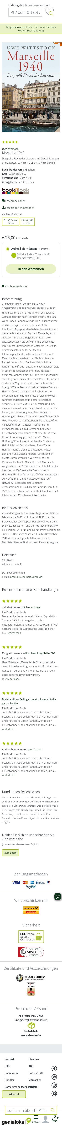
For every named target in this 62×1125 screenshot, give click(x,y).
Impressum (11, 1073)
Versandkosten (38, 1020)
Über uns (34, 1059)
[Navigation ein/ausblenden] (45, 1119)
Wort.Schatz (35, 749)
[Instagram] (54, 1085)
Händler (9, 1080)
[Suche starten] (52, 1110)
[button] (36, 1120)
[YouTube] (54, 1094)
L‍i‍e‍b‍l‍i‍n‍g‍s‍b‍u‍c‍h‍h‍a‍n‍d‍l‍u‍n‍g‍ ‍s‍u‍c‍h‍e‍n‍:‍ (29, 5)
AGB (31, 1066)
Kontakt (9, 1059)
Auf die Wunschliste (15, 286)
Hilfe (7, 1066)
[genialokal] (16, 1121)
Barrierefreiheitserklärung (15, 1087)
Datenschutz (36, 1073)
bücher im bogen (31, 607)
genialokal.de (18, 27)
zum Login (10, 853)
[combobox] (27, 1110)
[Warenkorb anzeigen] (55, 1121)
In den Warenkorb (31, 269)
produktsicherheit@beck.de (26, 577)
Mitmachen (35, 1080)
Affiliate (33, 1087)
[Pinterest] (54, 1077)
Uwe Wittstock (10, 149)
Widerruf (14, 1094)
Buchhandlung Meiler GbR (40, 653)
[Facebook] (54, 1069)
